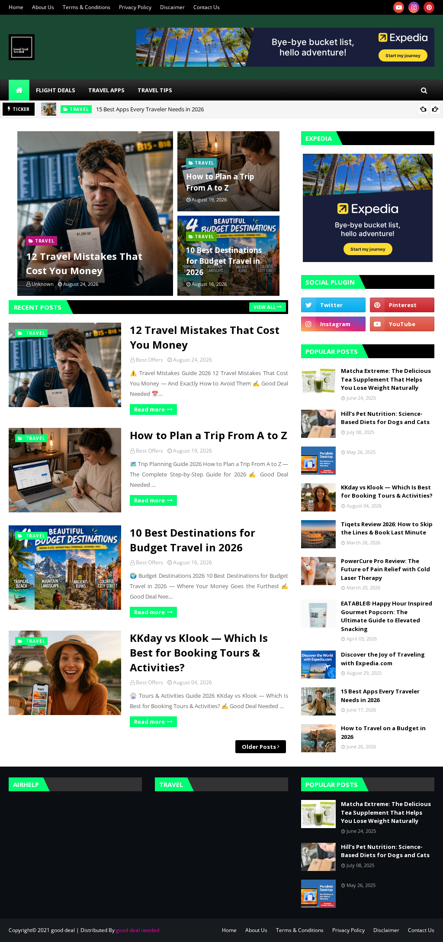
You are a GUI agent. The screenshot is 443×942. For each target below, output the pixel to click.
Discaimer (172, 7)
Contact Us (206, 7)
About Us (43, 7)
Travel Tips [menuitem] (155, 90)
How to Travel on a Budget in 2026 (383, 732)
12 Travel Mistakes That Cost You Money (84, 263)
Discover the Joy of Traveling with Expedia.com (383, 659)
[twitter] (333, 305)
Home (16, 7)
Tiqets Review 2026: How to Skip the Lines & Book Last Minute (387, 528)
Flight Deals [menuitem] (55, 90)
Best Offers (149, 359)
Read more (149, 409)
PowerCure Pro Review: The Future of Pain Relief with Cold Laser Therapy (385, 569)
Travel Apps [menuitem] (106, 90)
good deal (63, 930)
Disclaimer (386, 930)
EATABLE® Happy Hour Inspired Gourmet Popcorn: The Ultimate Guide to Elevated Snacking (386, 616)
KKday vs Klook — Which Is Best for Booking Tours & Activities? (199, 652)
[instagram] (413, 7)
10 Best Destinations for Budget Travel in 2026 (224, 261)
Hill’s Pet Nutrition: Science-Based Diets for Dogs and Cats (385, 418)
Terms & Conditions (86, 7)
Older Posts (259, 747)
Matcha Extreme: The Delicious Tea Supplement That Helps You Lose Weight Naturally (386, 379)
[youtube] (398, 7)
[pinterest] (429, 7)
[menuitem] (19, 90)
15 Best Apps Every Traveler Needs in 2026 (150, 109)
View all (265, 307)
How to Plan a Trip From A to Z (220, 182)
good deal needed (137, 930)
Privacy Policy (135, 7)
